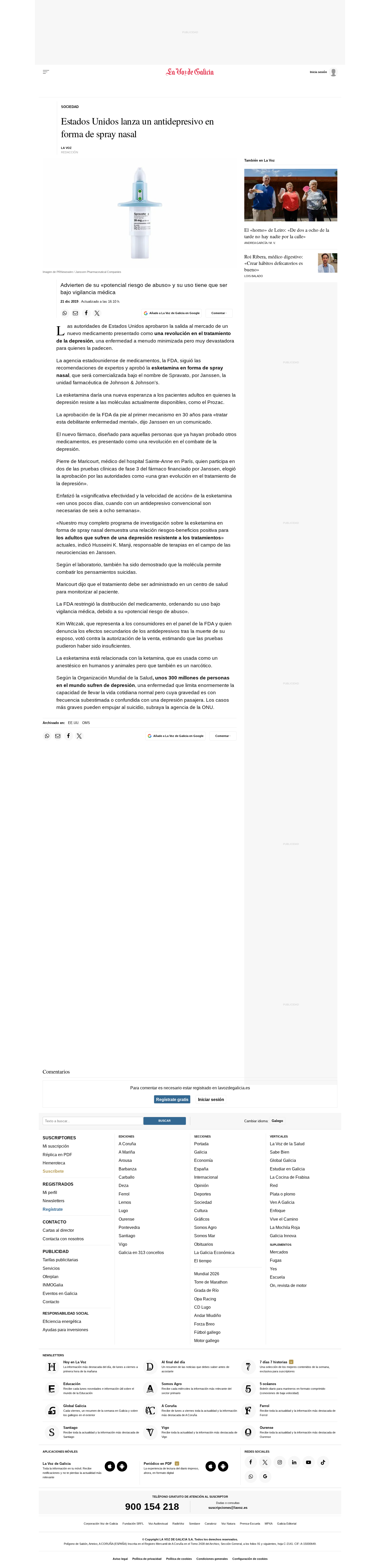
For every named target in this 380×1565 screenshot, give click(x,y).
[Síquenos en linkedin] (294, 1462)
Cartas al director (58, 1230)
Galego (277, 1121)
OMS (86, 723)
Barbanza (127, 1168)
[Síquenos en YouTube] (308, 1462)
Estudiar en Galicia (287, 1168)
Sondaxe (194, 1523)
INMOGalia (53, 1285)
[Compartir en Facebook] (86, 313)
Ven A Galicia (282, 1202)
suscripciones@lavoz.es (227, 1508)
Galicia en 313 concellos (141, 1252)
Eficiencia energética (62, 1321)
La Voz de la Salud (287, 1143)
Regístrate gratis (172, 1099)
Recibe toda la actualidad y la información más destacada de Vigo (199, 1432)
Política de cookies (179, 1558)
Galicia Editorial (286, 1523)
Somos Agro (205, 1227)
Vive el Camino (284, 1219)
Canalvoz (211, 1523)
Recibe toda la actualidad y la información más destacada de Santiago (101, 1432)
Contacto (51, 1301)
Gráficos (201, 1219)
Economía (203, 1160)
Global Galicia (283, 1160)
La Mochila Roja (285, 1227)
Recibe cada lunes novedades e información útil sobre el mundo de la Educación (98, 1388)
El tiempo (202, 1260)
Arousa (125, 1160)
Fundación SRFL (133, 1523)
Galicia (200, 1152)
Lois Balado (253, 276)
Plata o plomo (282, 1194)
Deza (123, 1185)
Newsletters (53, 1201)
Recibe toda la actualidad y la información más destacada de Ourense (298, 1432)
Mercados (279, 1252)
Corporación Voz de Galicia (101, 1523)
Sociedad (203, 1202)
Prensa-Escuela (250, 1523)
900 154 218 (152, 1506)
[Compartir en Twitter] (97, 313)
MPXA (268, 1523)
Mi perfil (50, 1192)
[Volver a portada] (190, 72)
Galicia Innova (283, 1236)
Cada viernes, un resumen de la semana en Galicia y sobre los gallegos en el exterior (100, 1410)
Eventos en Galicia (60, 1293)
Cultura (201, 1210)
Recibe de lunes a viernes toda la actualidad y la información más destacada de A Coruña (199, 1410)
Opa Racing (205, 1298)
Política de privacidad (147, 1558)
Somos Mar (204, 1236)
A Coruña (127, 1143)
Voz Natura (228, 1523)
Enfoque (277, 1210)
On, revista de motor (288, 1285)
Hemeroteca (54, 1163)
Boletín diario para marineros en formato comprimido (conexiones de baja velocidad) (292, 1388)
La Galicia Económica (214, 1252)
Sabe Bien (279, 1152)
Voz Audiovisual (158, 1523)
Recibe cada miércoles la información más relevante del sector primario (196, 1388)
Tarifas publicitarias (60, 1260)
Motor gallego (206, 1340)
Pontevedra (129, 1227)
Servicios (51, 1268)
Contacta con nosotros (63, 1238)
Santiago (127, 1236)
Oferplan (50, 1276)
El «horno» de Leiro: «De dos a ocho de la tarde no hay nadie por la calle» (286, 233)
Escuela (277, 1277)
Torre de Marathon (210, 1282)
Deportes (202, 1194)
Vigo (123, 1244)
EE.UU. (73, 723)
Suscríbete (53, 1171)
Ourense (126, 1219)
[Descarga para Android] (122, 1466)
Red (274, 1185)
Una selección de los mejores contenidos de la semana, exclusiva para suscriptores (295, 1366)
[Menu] (46, 72)
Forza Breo (204, 1324)
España (201, 1168)
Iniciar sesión (211, 1099)
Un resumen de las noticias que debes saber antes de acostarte (195, 1366)
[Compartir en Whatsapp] (64, 313)
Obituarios (203, 1244)
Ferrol (124, 1194)
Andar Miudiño (207, 1315)
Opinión (201, 1185)
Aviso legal (120, 1558)
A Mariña (127, 1152)
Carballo (126, 1177)
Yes (273, 1268)
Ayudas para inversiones (65, 1330)
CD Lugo (202, 1307)
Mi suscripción (56, 1146)
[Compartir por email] (75, 313)
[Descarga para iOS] (110, 1466)
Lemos (125, 1202)
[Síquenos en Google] (265, 1476)
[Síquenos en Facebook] (251, 1462)
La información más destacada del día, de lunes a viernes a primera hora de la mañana (100, 1366)
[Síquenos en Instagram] (279, 1462)
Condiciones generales (212, 1558)
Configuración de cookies (250, 1558)
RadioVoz (178, 1523)
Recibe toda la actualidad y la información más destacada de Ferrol (298, 1410)
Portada (201, 1143)
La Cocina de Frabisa (289, 1177)
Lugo (123, 1210)
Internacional (206, 1177)
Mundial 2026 (206, 1273)
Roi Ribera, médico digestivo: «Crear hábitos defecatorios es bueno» (273, 263)
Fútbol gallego (207, 1332)
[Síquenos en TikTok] (323, 1462)
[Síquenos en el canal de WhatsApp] (251, 1476)
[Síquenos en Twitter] (265, 1462)
